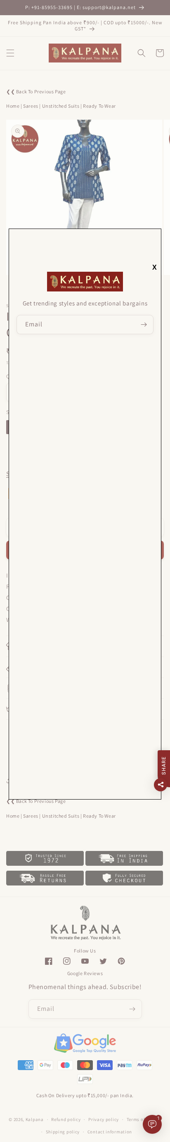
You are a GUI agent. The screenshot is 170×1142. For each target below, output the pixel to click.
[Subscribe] (144, 324)
